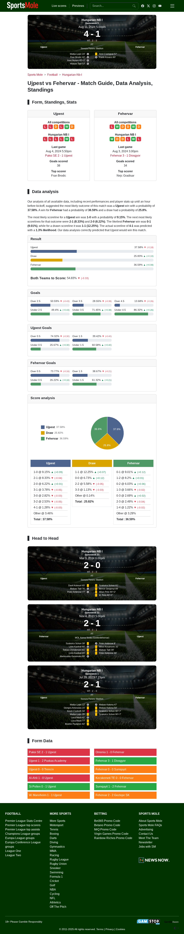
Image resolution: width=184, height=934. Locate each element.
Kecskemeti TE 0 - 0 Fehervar (115, 777)
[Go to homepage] (22, 5)
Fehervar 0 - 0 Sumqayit (111, 769)
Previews (78, 5)
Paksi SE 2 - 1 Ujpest (58, 155)
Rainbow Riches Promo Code (113, 838)
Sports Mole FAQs (150, 825)
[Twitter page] (148, 6)
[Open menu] (172, 6)
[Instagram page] (154, 6)
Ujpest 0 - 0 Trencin (41, 769)
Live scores (59, 5)
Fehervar (140, 47)
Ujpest (43, 47)
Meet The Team (148, 838)
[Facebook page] (142, 6)
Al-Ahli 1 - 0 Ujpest (41, 777)
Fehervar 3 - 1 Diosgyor (125, 155)
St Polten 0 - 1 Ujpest (42, 786)
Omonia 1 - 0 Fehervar (110, 752)
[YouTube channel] (159, 6)
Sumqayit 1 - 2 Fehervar (111, 786)
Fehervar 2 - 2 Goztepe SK (113, 795)
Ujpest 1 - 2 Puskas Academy (47, 760)
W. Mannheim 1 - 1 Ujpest (45, 795)
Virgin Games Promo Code (111, 833)
